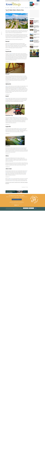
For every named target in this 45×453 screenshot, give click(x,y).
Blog (19, 7)
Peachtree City (17, 117)
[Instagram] (17, 205)
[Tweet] (1, 33)
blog (8, 11)
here (12, 180)
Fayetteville (11, 53)
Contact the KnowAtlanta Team (16, 199)
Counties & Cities (26, 7)
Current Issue (30, 7)
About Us (34, 7)
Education (14, 7)
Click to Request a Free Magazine (36, 4)
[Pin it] (1, 34)
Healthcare (17, 7)
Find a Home (11, 7)
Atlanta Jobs (22, 7)
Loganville (20, 128)
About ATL (8, 7)
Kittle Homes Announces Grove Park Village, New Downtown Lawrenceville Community (36, 31)
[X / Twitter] (18, 205)
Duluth (6, 98)
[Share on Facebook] (1, 32)
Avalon (18, 88)
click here (21, 208)
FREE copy (10, 178)
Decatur (9, 44)
